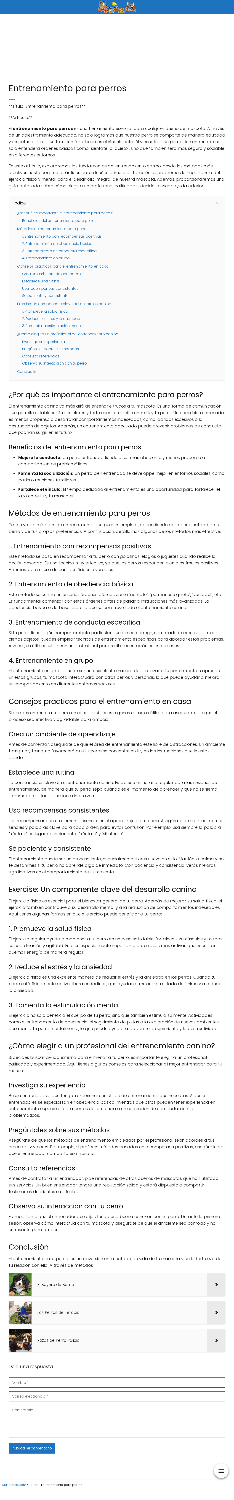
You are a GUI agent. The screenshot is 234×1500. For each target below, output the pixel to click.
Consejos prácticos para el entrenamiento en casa (63, 266)
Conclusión (27, 371)
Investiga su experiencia (43, 341)
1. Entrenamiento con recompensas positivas (62, 236)
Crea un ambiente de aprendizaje (52, 273)
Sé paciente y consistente (45, 295)
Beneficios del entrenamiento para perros (59, 220)
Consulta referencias (40, 356)
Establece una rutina (40, 281)
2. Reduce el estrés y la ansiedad (51, 318)
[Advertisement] (117, 48)
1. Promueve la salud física (45, 311)
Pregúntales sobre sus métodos (50, 349)
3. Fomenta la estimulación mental (52, 325)
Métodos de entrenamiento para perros (52, 228)
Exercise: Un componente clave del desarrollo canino (64, 303)
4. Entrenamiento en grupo (46, 258)
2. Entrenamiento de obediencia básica (57, 243)
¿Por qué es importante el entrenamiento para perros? (65, 213)
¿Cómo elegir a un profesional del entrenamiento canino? (68, 334)
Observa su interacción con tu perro (54, 363)
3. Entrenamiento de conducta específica (59, 251)
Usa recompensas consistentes (50, 288)
